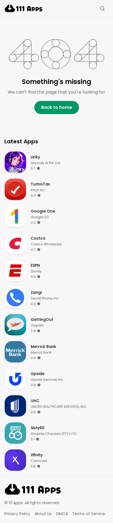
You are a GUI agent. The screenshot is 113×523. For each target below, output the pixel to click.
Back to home (56, 107)
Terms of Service (88, 513)
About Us (43, 513)
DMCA (62, 513)
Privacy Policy (17, 513)
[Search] (102, 8)
